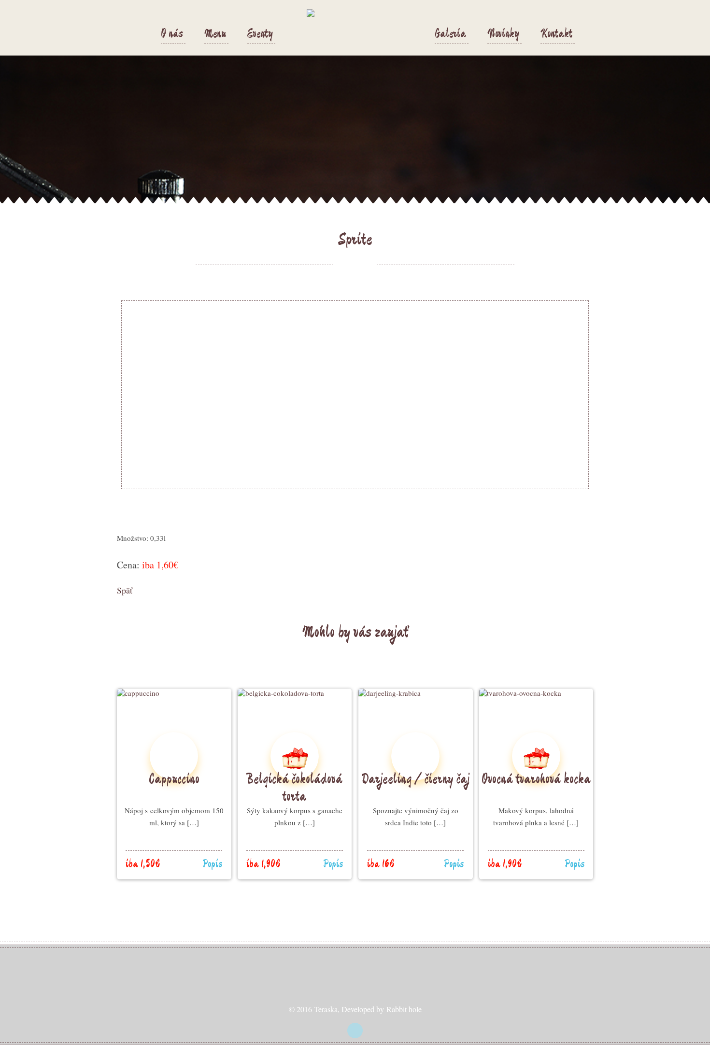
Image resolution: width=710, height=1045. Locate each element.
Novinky (503, 34)
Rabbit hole (404, 1009)
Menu (215, 34)
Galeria (450, 34)
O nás (172, 34)
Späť (124, 590)
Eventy (260, 34)
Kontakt (556, 34)
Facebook (355, 1030)
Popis (212, 864)
